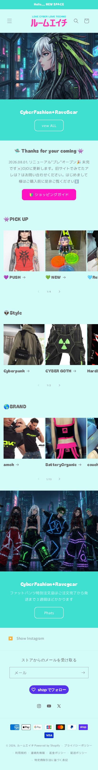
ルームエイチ (25, 745)
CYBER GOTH (58, 370)
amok (9, 464)
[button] (9, 21)
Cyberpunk (14, 370)
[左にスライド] (38, 291)
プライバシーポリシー (78, 745)
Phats (49, 612)
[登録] (83, 672)
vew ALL (49, 125)
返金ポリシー (57, 753)
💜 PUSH (12, 277)
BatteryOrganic (61, 464)
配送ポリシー (78, 753)
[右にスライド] (59, 291)
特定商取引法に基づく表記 (51, 760)
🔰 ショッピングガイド (49, 194)
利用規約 (20, 753)
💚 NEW (53, 277)
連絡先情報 (38, 753)
